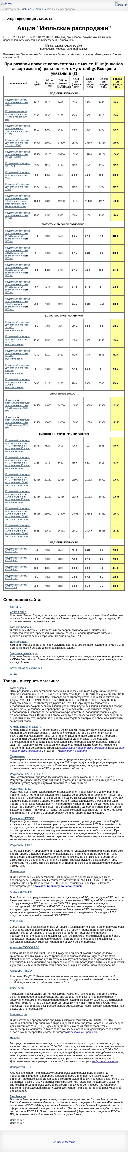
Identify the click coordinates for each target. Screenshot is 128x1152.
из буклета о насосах (105, 1061)
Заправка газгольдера (24, 653)
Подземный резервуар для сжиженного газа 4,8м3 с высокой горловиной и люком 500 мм (17, 253)
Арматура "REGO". (21, 970)
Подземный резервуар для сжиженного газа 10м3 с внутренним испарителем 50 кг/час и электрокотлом (17, 496)
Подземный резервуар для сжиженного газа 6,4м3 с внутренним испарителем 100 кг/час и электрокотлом (17, 479)
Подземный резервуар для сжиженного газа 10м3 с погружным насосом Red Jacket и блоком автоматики (17, 201)
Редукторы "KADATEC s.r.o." (27, 774)
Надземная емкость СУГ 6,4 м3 (16, 568)
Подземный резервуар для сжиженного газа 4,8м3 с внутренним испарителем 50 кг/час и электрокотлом (17, 445)
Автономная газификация (26, 668)
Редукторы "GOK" (21, 845)
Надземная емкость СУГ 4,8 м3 (16, 559)
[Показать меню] (121, 5)
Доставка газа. (19, 641)
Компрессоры (18, 1014)
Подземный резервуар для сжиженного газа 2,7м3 (17, 215)
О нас (13, 673)
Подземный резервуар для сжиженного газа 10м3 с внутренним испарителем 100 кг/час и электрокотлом (17, 513)
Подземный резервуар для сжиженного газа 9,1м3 (17, 175)
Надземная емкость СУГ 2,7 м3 (16, 550)
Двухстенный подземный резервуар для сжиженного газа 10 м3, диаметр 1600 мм (17, 405)
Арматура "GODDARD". (24, 947)
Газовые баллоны (21, 627)
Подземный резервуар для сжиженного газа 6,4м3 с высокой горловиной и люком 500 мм (17, 270)
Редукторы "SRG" (21, 788)
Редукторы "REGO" (22, 818)
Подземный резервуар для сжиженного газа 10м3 (17, 187)
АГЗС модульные (21, 891)
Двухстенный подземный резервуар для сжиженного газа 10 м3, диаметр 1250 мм (17, 422)
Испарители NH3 (20, 1067)
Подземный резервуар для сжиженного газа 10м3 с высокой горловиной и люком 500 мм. (17, 304)
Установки (16, 921)
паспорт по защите (74, 750)
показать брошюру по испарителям (58, 886)
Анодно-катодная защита (25, 726)
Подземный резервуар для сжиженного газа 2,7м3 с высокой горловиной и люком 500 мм (17, 236)
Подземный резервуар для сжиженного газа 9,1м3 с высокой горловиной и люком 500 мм (17, 287)
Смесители (17, 988)
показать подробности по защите (85, 747)
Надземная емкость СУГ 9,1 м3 (16, 577)
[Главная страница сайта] (6, 3)
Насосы (15, 1037)
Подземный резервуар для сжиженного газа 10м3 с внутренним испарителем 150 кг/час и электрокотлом (17, 530)
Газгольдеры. (18, 688)
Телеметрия (17, 756)
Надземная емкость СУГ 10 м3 (16, 586)
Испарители (17, 871)
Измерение (17, 1120)
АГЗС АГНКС (18, 612)
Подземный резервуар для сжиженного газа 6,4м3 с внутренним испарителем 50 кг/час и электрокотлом (17, 462)
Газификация (18, 1096)
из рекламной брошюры (82, 1032)
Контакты (16, 606)
